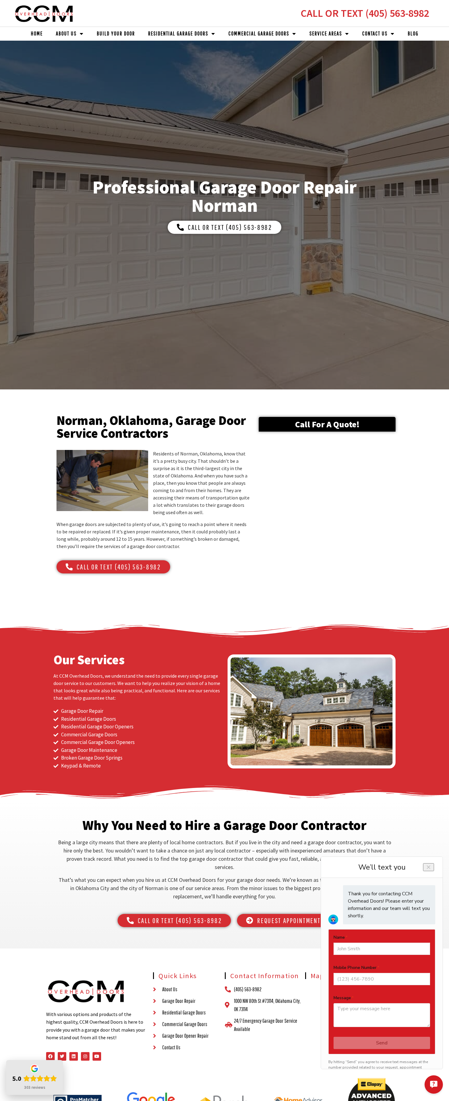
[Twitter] (62, 1056)
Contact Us (375, 33)
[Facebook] (50, 1056)
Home (37, 33)
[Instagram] (85, 1056)
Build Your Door (116, 33)
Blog (413, 33)
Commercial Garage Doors (258, 33)
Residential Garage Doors (178, 33)
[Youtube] (97, 1056)
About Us (66, 33)
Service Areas (325, 33)
